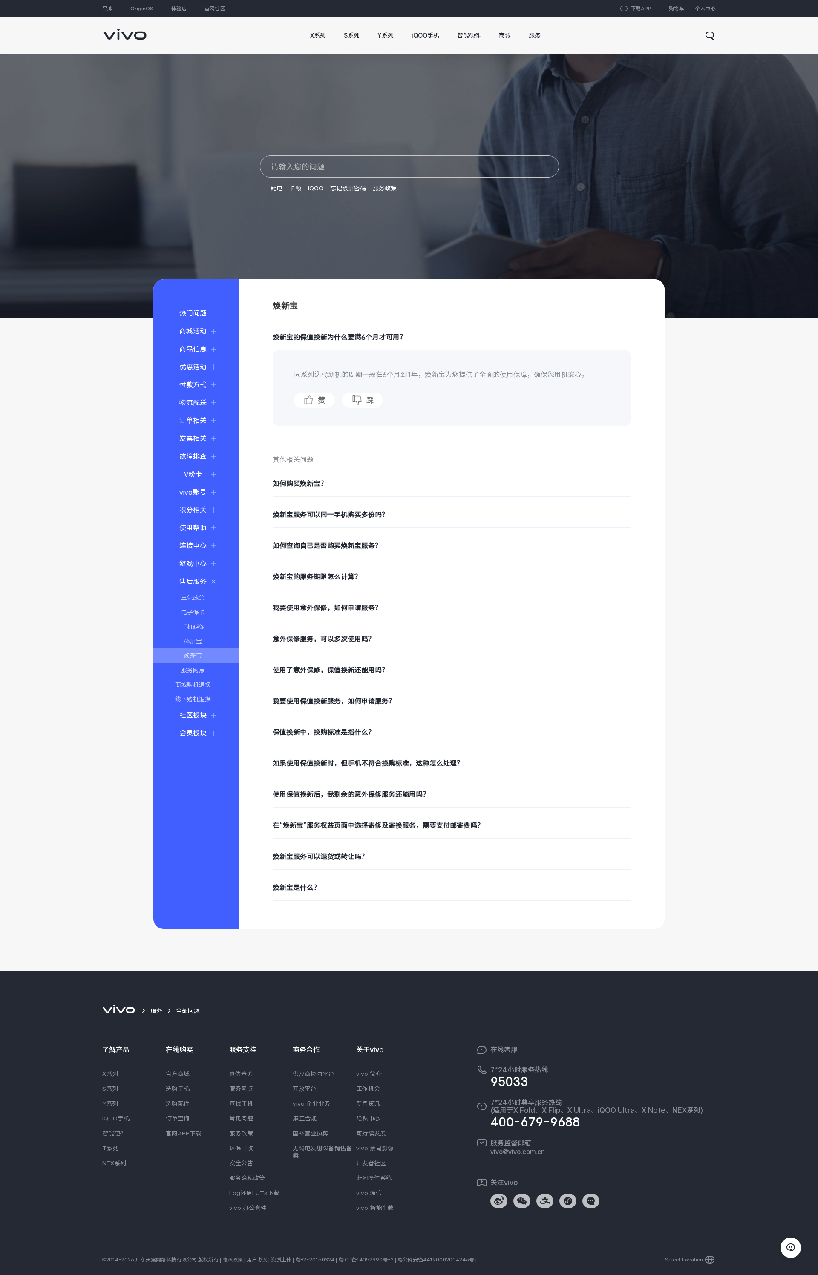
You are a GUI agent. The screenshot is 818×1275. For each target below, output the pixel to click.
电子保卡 (193, 612)
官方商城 (178, 1073)
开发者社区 (371, 1163)
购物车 (676, 8)
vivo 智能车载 (375, 1207)
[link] (124, 30)
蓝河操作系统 (374, 1178)
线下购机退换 (193, 699)
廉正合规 (305, 1118)
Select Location (684, 1260)
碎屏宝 (193, 641)
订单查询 (178, 1118)
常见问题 (241, 1118)
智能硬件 (114, 1133)
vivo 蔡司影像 (375, 1148)
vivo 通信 (369, 1192)
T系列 (110, 1148)
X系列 (110, 1073)
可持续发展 (371, 1133)
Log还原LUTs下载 (254, 1192)
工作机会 (368, 1088)
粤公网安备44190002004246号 (435, 1260)
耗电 (276, 188)
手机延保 (193, 626)
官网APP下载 (184, 1133)
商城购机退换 (193, 684)
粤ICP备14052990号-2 (366, 1260)
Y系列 (110, 1103)
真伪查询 (241, 1073)
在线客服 (504, 1050)
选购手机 (178, 1088)
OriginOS (141, 8)
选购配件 (178, 1103)
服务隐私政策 (247, 1178)
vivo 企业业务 (311, 1103)
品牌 (107, 8)
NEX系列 (114, 1163)
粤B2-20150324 (314, 1260)
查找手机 (241, 1103)
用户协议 (257, 1260)
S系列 (110, 1088)
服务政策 (385, 188)
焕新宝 (193, 655)
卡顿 (295, 188)
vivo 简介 (369, 1073)
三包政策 (193, 597)
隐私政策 (232, 1260)
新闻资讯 (368, 1103)
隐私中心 (368, 1118)
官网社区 (214, 8)
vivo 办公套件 (248, 1207)
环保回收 (241, 1148)
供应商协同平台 (313, 1073)
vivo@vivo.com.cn (517, 1151)
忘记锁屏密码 (348, 188)
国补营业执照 (310, 1133)
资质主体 (281, 1260)
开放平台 (305, 1088)
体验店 (179, 8)
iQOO (315, 188)
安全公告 (241, 1163)
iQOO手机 (116, 1118)
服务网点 (193, 670)
